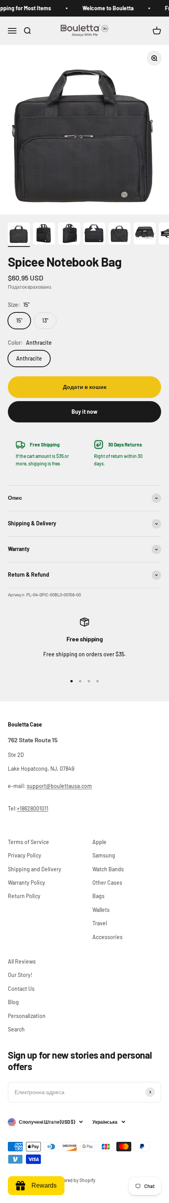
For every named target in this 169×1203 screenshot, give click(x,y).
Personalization (27, 1015)
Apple (99, 842)
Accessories (107, 937)
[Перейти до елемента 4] (94, 234)
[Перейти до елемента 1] (19, 234)
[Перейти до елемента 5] (119, 234)
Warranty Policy (26, 882)
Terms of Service (28, 842)
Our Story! (20, 974)
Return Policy (24, 896)
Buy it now (84, 411)
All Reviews (22, 961)
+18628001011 (32, 808)
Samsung (103, 855)
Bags (98, 896)
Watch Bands (108, 869)
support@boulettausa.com (59, 786)
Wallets (101, 909)
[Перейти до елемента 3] (69, 234)
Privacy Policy (24, 855)
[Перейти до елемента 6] (145, 234)
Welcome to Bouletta (103, 8)
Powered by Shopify (75, 1180)
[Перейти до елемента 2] (44, 234)
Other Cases (107, 882)
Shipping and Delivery (34, 869)
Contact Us (21, 988)
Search (16, 1029)
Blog (13, 1002)
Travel (99, 923)
